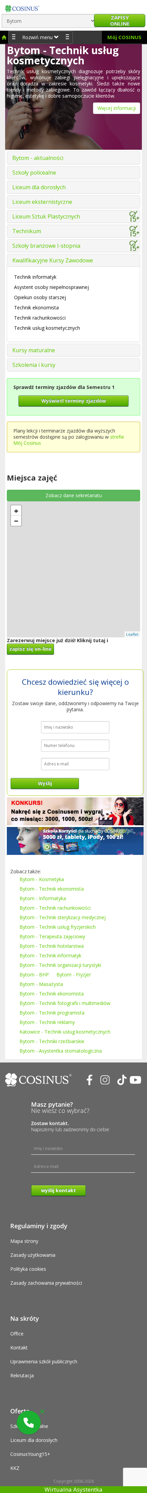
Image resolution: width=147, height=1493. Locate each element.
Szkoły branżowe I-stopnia (46, 245)
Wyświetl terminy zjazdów (73, 400)
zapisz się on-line (30, 649)
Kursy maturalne (33, 350)
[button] (29, 1422)
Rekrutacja (22, 1375)
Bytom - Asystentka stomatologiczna (60, 1051)
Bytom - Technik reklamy (47, 1022)
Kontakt (19, 1347)
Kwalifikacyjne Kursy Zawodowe (52, 260)
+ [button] (16, 510)
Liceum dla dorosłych (39, 187)
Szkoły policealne (34, 172)
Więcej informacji (116, 108)
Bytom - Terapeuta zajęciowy (52, 936)
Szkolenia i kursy (33, 365)
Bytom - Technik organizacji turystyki (60, 965)
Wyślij (45, 783)
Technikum (26, 231)
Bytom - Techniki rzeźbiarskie (51, 1041)
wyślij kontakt (58, 1190)
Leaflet (132, 634)
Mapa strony (24, 1241)
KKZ (14, 1468)
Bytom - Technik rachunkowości (55, 908)
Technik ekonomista (36, 307)
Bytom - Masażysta (41, 984)
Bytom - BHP (34, 974)
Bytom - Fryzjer (73, 974)
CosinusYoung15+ (30, 1454)
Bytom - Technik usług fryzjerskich (57, 927)
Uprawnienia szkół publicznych (43, 1361)
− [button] (16, 521)
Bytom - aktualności (37, 158)
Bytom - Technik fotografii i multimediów (64, 1003)
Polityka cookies (28, 1269)
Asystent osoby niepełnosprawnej (51, 287)
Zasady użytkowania (32, 1255)
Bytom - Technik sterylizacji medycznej (62, 917)
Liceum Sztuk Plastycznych (46, 216)
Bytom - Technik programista (51, 1012)
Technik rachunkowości (40, 317)
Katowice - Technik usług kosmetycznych (64, 1031)
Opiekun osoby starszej (40, 297)
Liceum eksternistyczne (42, 202)
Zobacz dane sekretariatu (73, 495)
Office (17, 1333)
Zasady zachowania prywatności (46, 1283)
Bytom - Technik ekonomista (51, 889)
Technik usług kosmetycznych (47, 328)
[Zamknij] (42, 1411)
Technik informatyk (35, 277)
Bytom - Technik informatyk (50, 955)
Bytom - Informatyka (42, 898)
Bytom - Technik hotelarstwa (51, 946)
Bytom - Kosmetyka (41, 879)
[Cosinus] (22, 7)
